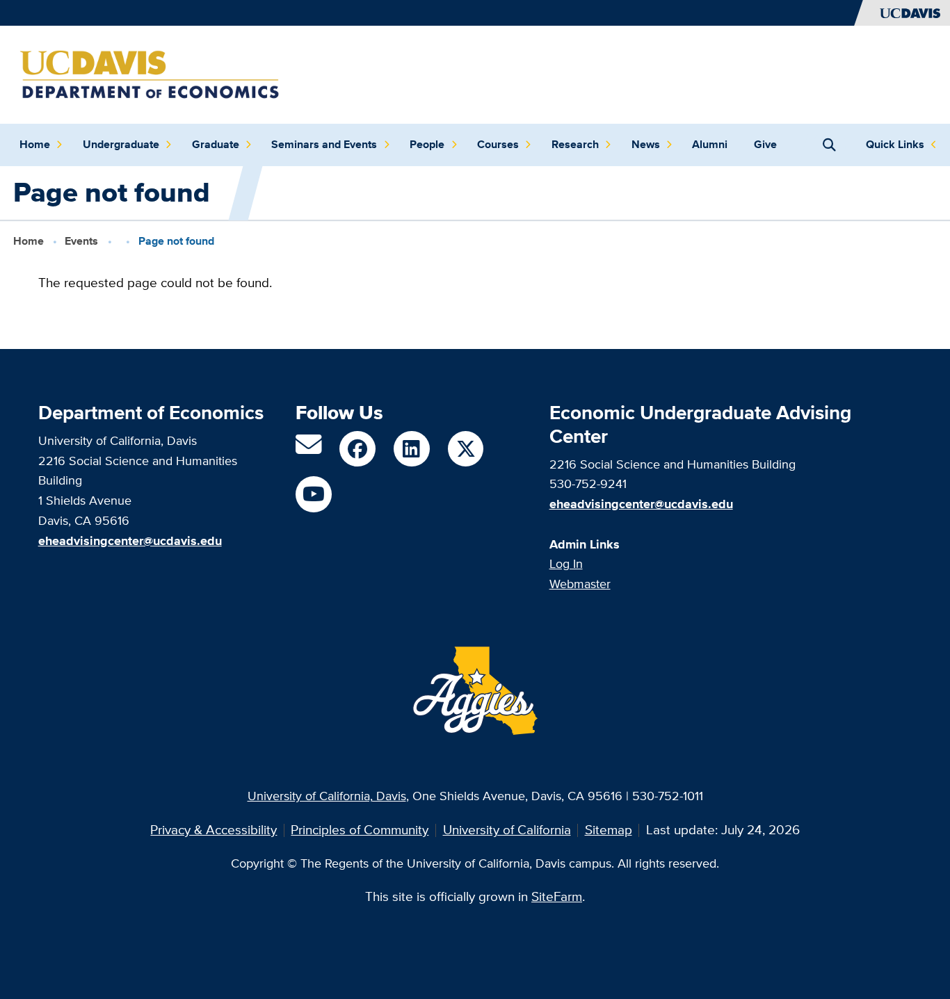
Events (81, 240)
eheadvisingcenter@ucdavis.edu (641, 504)
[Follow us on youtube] (313, 494)
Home (34, 144)
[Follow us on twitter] (465, 448)
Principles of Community (359, 829)
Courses (498, 144)
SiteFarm (556, 896)
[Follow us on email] (308, 449)
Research (575, 144)
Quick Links (895, 144)
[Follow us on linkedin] (411, 448)
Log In (566, 563)
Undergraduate (121, 144)
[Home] (149, 73)
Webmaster (580, 583)
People (427, 144)
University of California (507, 829)
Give (765, 144)
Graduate (215, 144)
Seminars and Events (324, 144)
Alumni (709, 144)
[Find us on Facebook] (357, 448)
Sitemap (608, 829)
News (645, 144)
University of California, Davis (327, 795)
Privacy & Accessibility (213, 829)
